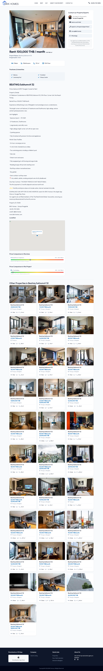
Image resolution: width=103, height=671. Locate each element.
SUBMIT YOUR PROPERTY (56, 3)
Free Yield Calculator (57, 658)
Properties (55, 655)
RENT (41, 3)
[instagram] (78, 659)
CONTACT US (69, 3)
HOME (36, 3)
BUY (46, 3)
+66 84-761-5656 (96, 3)
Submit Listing (34, 655)
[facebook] (75, 659)
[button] (37, 235)
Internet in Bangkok (57, 660)
